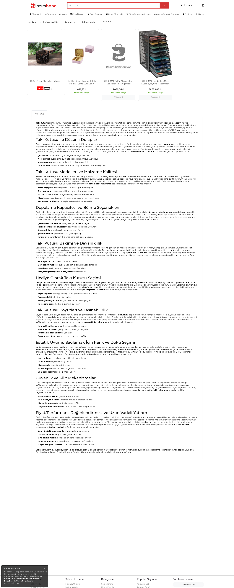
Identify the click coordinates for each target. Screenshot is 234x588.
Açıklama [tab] (39, 114)
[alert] (24, 576)
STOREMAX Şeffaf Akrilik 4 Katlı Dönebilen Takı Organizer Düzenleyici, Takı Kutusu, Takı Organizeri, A (119, 82)
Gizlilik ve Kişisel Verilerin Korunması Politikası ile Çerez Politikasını (21, 579)
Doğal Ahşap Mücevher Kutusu (45, 81)
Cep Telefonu (107, 584)
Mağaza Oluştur (72, 584)
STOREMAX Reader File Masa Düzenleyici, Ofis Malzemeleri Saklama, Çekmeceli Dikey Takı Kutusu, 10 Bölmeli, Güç (155, 82)
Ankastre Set (143, 584)
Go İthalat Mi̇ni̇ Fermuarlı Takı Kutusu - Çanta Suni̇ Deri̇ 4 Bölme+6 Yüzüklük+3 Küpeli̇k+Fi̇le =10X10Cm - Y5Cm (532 (82, 82)
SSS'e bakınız (188, 584)
